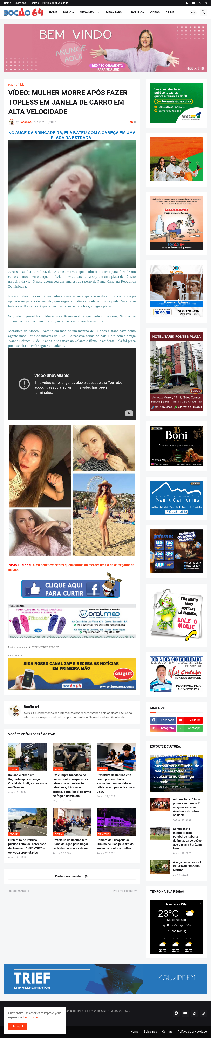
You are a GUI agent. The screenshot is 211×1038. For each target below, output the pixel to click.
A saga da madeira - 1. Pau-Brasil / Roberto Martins (187, 866)
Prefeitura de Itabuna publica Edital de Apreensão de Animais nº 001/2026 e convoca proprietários (27, 846)
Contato (34, 3)
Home (7, 3)
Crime (170, 12)
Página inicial (16, 84)
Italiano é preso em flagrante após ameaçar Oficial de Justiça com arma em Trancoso (27, 781)
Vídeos (155, 12)
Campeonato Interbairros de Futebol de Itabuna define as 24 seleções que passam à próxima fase (188, 838)
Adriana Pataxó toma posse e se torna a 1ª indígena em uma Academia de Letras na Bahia (187, 807)
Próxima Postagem (125, 890)
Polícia (68, 12)
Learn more (30, 1017)
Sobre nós (20, 3)
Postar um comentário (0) (72, 876)
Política (137, 12)
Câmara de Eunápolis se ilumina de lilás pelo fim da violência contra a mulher (115, 844)
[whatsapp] (206, 3)
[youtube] (193, 3)
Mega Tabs (114, 12)
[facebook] (187, 3)
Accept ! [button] (17, 1026)
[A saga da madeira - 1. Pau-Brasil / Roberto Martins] (160, 867)
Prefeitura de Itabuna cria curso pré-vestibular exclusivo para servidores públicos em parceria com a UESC (116, 783)
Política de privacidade (55, 3)
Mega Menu (88, 12)
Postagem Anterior (19, 890)
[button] (193, 12)
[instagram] (200, 3)
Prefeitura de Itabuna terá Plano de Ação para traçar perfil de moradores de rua (70, 844)
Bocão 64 (31, 706)
